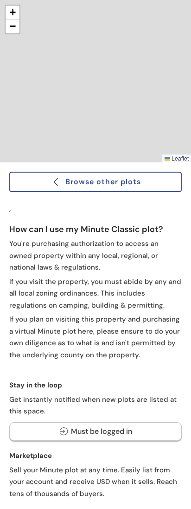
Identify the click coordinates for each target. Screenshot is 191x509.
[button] (12, 12)
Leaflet (179, 158)
